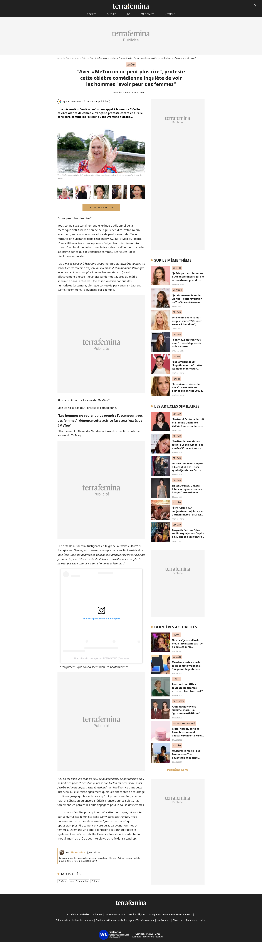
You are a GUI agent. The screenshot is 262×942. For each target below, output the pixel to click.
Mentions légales (136, 914)
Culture (111, 14)
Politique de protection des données (74, 920)
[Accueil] (131, 6)
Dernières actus (72, 58)
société (91, 14)
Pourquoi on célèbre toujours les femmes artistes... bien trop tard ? (187, 688)
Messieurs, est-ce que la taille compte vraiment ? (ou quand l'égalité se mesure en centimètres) (187, 667)
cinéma (62, 881)
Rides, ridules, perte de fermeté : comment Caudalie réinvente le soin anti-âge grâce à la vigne (187, 734)
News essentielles (79, 881)
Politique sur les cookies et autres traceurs (170, 914)
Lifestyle (170, 14)
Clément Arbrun (78, 852)
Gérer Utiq (178, 920)
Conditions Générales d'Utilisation (84, 914)
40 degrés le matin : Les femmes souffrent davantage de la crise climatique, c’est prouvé (186, 756)
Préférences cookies (196, 920)
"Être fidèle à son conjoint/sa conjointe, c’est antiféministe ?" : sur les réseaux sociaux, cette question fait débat (188, 514)
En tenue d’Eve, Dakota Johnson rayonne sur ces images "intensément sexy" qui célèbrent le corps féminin (187, 492)
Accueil (60, 58)
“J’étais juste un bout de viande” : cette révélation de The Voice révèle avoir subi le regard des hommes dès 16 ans (188, 302)
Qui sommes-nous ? (115, 914)
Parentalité (147, 14)
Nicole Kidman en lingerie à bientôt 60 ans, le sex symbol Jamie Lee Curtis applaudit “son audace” (187, 468)
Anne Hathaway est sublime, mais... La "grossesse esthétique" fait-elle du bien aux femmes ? (186, 713)
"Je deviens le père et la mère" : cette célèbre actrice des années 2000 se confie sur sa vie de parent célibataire (188, 390)
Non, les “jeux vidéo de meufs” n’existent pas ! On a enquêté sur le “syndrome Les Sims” (187, 645)
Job (128, 14)
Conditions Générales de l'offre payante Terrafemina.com (125, 920)
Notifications (163, 920)
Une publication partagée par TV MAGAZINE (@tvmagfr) (101, 658)
